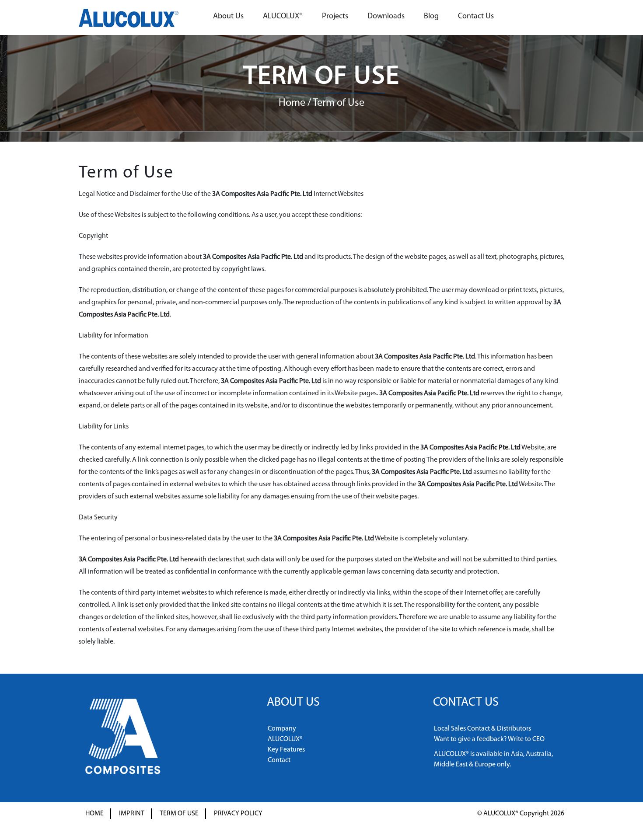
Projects (335, 17)
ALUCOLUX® (283, 17)
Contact (279, 760)
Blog (431, 17)
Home (292, 103)
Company (282, 728)
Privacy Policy (238, 813)
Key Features (286, 749)
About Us (228, 17)
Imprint (131, 813)
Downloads (386, 17)
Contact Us (476, 17)
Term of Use (179, 813)
